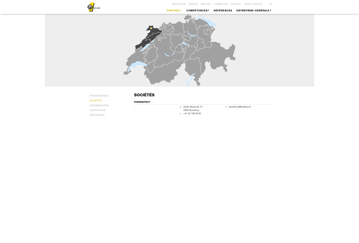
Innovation (179, 4)
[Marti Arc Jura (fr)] (114, 7)
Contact (236, 4)
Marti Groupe (253, 4)
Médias (193, 4)
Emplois (206, 4)
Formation (221, 4)
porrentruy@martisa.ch (240, 106)
